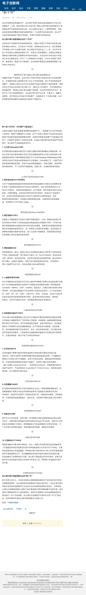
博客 (36, 8)
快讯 (6, 8)
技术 (14, 8)
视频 (43, 8)
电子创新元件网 (50, 582)
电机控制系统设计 (13, 582)
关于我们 (36, 591)
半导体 (19, 509)
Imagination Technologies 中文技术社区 (31, 582)
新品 (21, 8)
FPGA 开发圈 (59, 582)
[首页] (12, 2)
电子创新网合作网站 (43, 580)
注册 (80, 9)
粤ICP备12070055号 (46, 591)
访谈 (58, 8)
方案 (29, 8)
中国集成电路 (13, 502)
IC (25, 509)
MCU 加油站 (68, 582)
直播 (51, 8)
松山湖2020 (8, 509)
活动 (65, 8)
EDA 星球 (75, 582)
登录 (73, 9)
